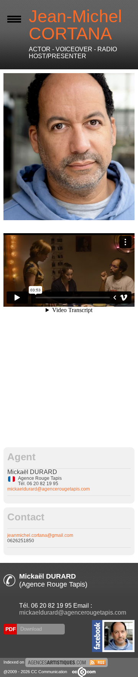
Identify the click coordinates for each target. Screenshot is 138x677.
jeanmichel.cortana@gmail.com (40, 535)
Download (30, 629)
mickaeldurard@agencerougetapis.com (48, 489)
